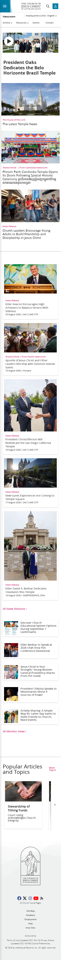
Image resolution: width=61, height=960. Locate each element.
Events (36, 22)
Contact (50, 22)
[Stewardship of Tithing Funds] (23, 800)
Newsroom (9, 16)
